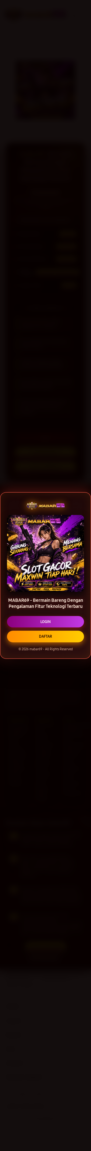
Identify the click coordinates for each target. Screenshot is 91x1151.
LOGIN (45, 622)
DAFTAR (45, 636)
